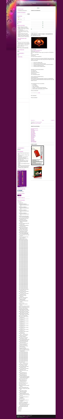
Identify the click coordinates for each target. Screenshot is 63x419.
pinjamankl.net (37, 51)
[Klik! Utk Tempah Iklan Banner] (42, 25)
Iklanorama (32, 136)
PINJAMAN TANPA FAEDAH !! (23, 229)
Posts (19, 17)
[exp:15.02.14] (42, 23)
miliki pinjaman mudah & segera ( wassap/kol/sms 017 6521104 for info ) (42, 34)
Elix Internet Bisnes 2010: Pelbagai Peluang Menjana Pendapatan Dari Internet (23, 161)
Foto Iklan (32, 129)
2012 (19, 408)
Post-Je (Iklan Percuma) (34, 130)
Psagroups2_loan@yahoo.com (37, 50)
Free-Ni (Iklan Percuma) (34, 128)
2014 (19, 201)
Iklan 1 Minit (33, 131)
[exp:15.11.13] (17, 149)
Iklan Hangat (33, 137)
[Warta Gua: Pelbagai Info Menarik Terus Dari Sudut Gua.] (17, 23)
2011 (19, 409)
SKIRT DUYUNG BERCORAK (23, 315)
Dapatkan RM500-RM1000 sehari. (24, 387)
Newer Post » (33, 120)
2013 (19, 407)
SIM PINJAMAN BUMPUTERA (23, 241)
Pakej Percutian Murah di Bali (23, 378)
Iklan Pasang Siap (33, 141)
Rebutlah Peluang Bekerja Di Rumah (24, 307)
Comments (20, 19)
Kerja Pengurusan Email (22, 384)
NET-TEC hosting (25, 417)
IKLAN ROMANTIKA (26, 3)
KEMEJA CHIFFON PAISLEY (23, 403)
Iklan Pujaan (33, 139)
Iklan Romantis (33, 135)
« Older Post (53, 120)
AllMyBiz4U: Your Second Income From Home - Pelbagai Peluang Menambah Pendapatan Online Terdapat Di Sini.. (23, 166)
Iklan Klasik (32, 140)
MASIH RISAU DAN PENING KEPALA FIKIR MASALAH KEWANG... (23, 221)
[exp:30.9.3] (18, 149)
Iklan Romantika (33, 133)
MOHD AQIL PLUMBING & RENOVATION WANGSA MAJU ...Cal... (24, 205)
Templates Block (27, 416)
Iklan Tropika (33, 132)
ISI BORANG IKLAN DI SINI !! (22, 10)
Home (43, 120)
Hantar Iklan (32, 134)
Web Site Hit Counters (20, 191)
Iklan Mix (32, 138)
